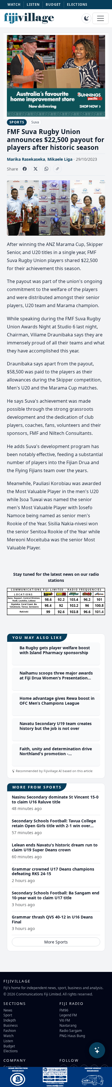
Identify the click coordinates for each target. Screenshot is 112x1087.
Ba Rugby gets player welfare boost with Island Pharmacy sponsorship (55, 650)
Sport (7, 1015)
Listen (8, 1040)
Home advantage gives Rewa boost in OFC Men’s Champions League (57, 700)
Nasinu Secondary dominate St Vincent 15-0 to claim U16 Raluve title (55, 799)
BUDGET (53, 4)
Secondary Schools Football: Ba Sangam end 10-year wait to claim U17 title (55, 895)
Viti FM (64, 1020)
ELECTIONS (77, 4)
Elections (10, 1051)
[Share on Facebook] (24, 168)
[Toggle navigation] (100, 18)
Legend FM (68, 1015)
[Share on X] (35, 168)
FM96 (63, 1010)
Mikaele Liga (59, 159)
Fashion (9, 1030)
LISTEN (33, 4)
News (7, 1010)
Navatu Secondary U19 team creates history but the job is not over (56, 726)
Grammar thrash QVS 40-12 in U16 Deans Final (52, 919)
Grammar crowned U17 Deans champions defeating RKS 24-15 (53, 871)
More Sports (56, 942)
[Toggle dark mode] (86, 18)
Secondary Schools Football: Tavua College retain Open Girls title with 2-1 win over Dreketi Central (54, 825)
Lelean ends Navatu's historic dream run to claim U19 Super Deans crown (55, 847)
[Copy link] (57, 168)
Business (10, 1025)
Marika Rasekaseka (26, 159)
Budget (9, 1046)
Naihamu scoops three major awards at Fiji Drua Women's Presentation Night (56, 677)
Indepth (9, 1020)
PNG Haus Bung (72, 1035)
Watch (8, 1035)
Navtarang (67, 1025)
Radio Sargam (70, 1030)
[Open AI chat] (97, 1050)
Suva (35, 122)
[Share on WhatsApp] (46, 168)
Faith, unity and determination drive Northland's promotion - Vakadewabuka (56, 753)
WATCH (14, 4)
